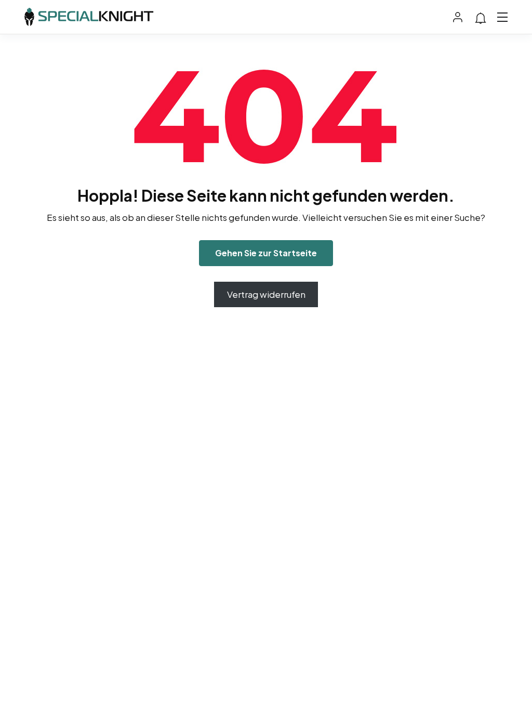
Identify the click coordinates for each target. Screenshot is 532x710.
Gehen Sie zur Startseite (266, 252)
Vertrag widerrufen (266, 294)
